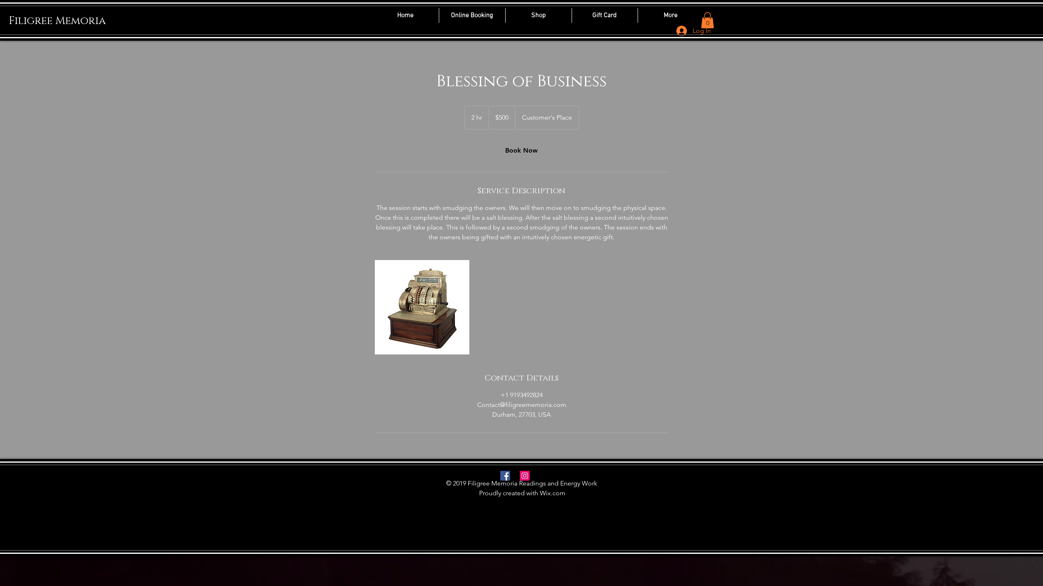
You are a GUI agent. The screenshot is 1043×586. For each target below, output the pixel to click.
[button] (707, 20)
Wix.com (553, 493)
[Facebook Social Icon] (505, 476)
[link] (521, 150)
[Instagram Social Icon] (525, 476)
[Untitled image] (422, 307)
